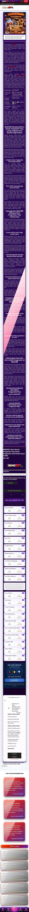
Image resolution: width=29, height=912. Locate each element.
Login (8, 910)
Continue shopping (14, 759)
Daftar (14, 910)
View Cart (14, 754)
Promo (3, 910)
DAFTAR (26, 1)
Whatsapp (20, 910)
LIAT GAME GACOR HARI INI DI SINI (14, 490)
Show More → (5, 766)
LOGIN (21, 1)
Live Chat (26, 910)
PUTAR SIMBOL (15, 680)
